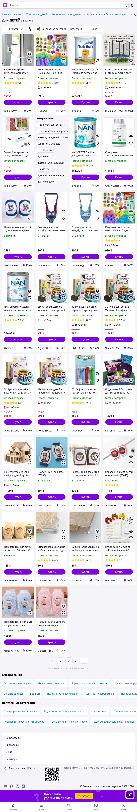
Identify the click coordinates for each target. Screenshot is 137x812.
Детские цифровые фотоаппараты (114, 721)
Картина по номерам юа (99, 693)
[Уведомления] (132, 5)
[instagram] (17, 786)
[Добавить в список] (29, 60)
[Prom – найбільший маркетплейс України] (5, 5)
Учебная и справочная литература (24, 721)
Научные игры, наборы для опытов (64, 711)
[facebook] (11, 786)
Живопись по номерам (51, 683)
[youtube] (5, 786)
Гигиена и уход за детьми (67, 14)
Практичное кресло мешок (62, 693)
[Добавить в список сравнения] (29, 54)
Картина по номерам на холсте (90, 683)
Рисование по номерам (17, 683)
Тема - (17, 768)
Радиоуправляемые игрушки (20, 711)
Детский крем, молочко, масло (69, 721)
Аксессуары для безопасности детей (108, 14)
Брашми (35, 693)
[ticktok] (23, 786)
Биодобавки (99, 711)
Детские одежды (13, 693)
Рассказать (84, 796)
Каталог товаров (11, 14)
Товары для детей (36, 14)
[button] (18, 102)
